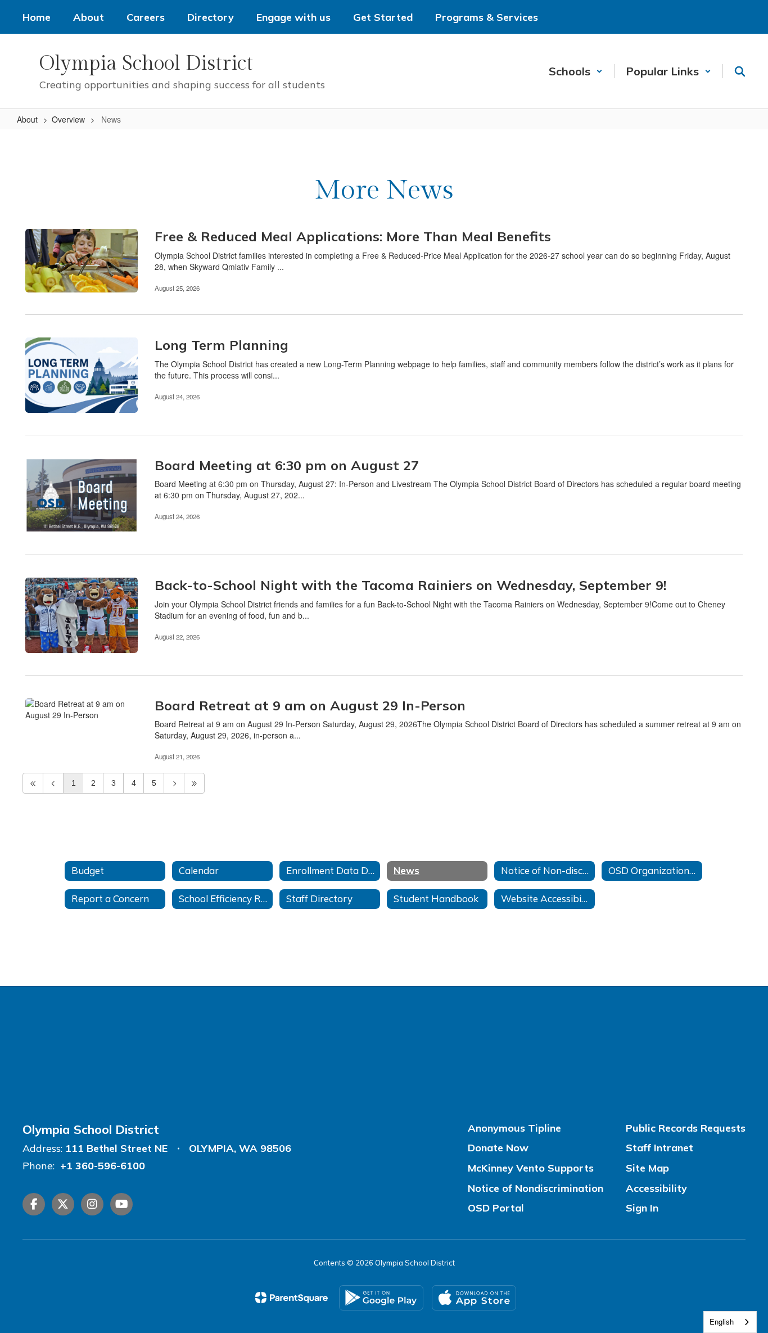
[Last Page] (194, 783)
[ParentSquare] (291, 1297)
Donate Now (498, 1147)
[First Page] (33, 783)
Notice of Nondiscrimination (535, 1188)
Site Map (647, 1167)
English (722, 1321)
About (27, 119)
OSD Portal (496, 1207)
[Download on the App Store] (474, 1298)
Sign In (642, 1207)
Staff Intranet (659, 1147)
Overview (68, 119)
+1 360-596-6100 (102, 1165)
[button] (576, 71)
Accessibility (656, 1188)
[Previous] (53, 783)
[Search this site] (740, 71)
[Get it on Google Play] (381, 1298)
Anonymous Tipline (514, 1128)
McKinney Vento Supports (531, 1167)
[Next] (174, 783)
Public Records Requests (686, 1128)
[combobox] (730, 1322)
